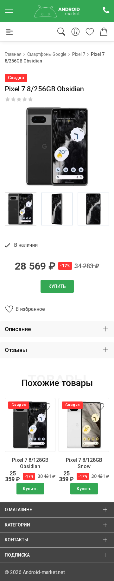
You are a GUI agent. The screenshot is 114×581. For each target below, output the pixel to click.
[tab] (57, 329)
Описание (18, 329)
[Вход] (75, 32)
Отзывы (16, 350)
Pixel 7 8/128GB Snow (84, 463)
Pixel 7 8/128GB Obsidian (30, 463)
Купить (57, 286)
